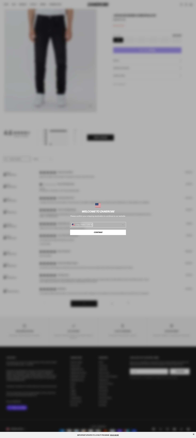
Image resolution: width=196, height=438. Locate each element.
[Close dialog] (193, 434)
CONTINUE (98, 232)
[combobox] (82, 224)
